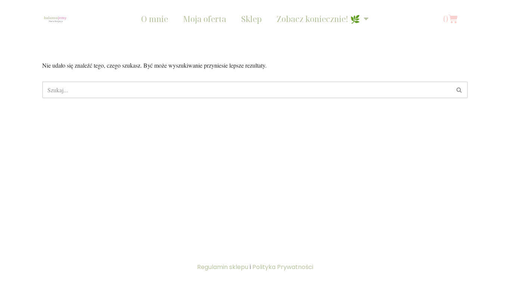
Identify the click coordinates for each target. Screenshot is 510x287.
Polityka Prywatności (282, 267)
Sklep (251, 19)
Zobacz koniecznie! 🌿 (318, 19)
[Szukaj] (459, 89)
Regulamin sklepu (222, 267)
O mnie (154, 19)
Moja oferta (204, 19)
